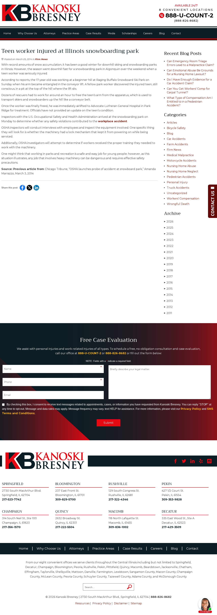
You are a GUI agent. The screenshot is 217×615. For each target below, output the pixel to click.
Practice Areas (70, 33)
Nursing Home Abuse (181, 166)
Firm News (41, 59)
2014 (168, 294)
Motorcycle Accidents (181, 160)
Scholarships (129, 33)
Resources (82, 603)
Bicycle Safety (176, 128)
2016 (168, 282)
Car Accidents (176, 138)
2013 (168, 301)
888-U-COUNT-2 (189, 15)
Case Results (93, 33)
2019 (168, 264)
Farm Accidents (177, 144)
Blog (162, 33)
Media (111, 33)
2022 (168, 246)
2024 (168, 233)
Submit (109, 422)
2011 (168, 313)
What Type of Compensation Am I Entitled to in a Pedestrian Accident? (190, 101)
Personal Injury (177, 182)
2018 (168, 270)
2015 (168, 288)
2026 (168, 221)
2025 (168, 227)
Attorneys (49, 33)
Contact (176, 33)
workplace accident (112, 121)
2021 (168, 252)
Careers (147, 33)
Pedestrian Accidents (181, 176)
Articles (172, 122)
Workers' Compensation (183, 198)
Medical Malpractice (180, 155)
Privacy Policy (191, 408)
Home (7, 33)
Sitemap (136, 603)
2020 (169, 258)
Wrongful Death (178, 204)
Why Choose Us (27, 33)
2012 (168, 307)
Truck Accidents (178, 187)
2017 (168, 276)
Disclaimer (121, 603)
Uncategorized (177, 193)
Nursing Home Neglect (182, 171)
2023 (168, 239)
